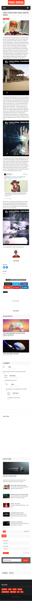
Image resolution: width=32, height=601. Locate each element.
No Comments (13, 478)
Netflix (20, 589)
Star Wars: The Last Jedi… (15, 503)
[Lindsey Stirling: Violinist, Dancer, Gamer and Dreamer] (16, 27)
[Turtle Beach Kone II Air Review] (16, 346)
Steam (14, 589)
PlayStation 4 (5, 592)
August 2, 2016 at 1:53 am (17, 394)
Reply (4, 373)
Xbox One (4, 589)
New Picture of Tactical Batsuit (16, 522)
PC (18, 592)
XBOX (10, 589)
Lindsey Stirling (19, 279)
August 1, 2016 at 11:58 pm (14, 377)
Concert (12, 279)
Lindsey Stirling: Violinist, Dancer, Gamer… (18, 485)
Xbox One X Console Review (9, 476)
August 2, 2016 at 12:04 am (15, 386)
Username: (6, 540)
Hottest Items (7, 459)
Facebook (5, 573)
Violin (24, 279)
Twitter (11, 573)
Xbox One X (13, 592)
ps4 (22, 592)
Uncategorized (6, 18)
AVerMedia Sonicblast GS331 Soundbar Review (19, 494)
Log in (4, 536)
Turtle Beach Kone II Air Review (11, 354)
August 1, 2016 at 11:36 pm (12, 368)
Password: (5, 546)
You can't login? (26, 552)
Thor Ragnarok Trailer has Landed (16, 513)
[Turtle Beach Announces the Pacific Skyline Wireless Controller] (16, 325)
